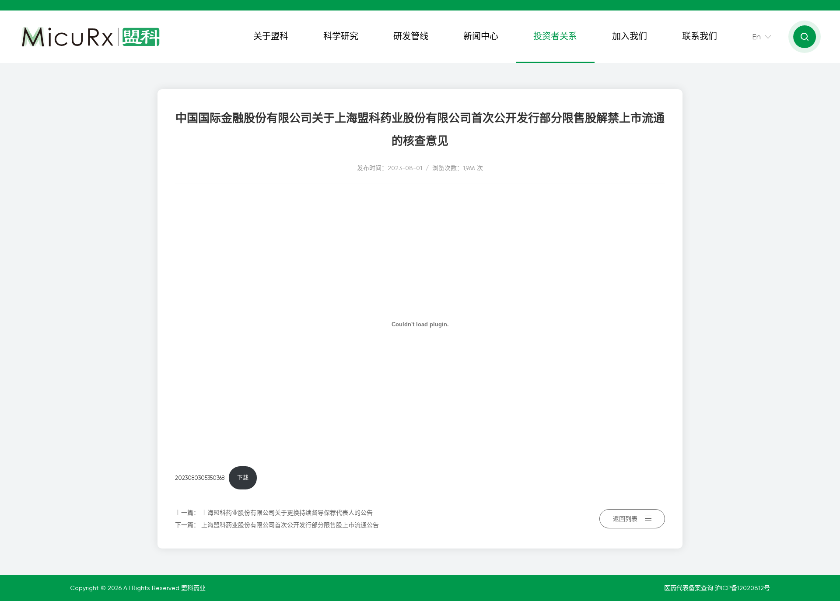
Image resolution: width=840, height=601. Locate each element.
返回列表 (625, 518)
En (756, 36)
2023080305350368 (199, 477)
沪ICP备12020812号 (742, 587)
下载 (242, 477)
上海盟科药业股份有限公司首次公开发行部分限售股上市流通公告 (290, 524)
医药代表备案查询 (689, 587)
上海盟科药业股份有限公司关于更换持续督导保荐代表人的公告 (287, 512)
